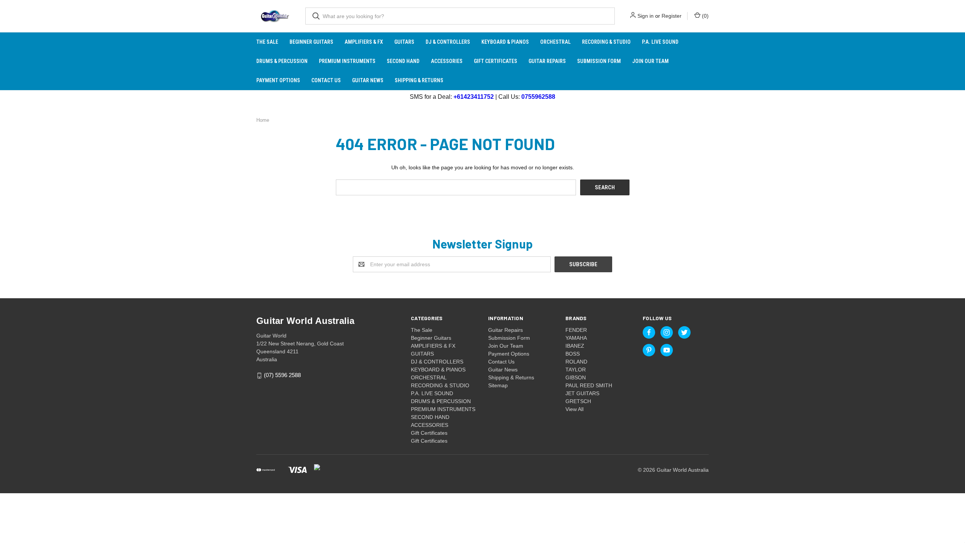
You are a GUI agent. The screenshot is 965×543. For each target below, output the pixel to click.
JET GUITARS (582, 393)
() (704, 16)
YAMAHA (576, 338)
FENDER (576, 330)
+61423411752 (473, 97)
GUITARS (404, 42)
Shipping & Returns (419, 80)
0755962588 (538, 97)
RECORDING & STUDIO (606, 42)
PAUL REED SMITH (588, 385)
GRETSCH (578, 401)
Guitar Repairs (547, 61)
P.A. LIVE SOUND (660, 42)
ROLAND (576, 362)
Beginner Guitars (311, 42)
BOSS (572, 354)
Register (672, 16)
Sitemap (498, 385)
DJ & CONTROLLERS (448, 42)
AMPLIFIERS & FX (364, 42)
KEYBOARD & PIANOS (505, 42)
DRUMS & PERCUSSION (282, 61)
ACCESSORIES (447, 61)
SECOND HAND (403, 61)
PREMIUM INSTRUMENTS (347, 61)
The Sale (267, 42)
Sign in (645, 16)
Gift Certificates (495, 61)
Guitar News (367, 80)
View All (574, 409)
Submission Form (599, 61)
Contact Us (326, 80)
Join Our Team (650, 61)
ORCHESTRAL (555, 42)
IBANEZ (574, 346)
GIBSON (575, 377)
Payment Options (278, 80)
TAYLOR (575, 370)
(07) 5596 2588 (282, 375)
